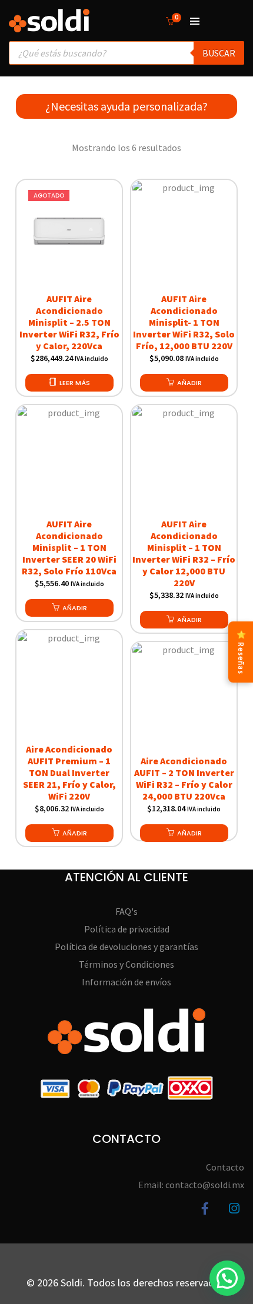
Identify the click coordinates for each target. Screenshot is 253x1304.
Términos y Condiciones (126, 964)
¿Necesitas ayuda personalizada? (126, 106)
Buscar (218, 53)
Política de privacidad (126, 929)
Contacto (225, 1167)
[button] (184, 383)
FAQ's (126, 911)
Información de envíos (126, 982)
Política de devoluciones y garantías (126, 946)
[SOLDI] (49, 26)
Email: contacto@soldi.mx (191, 1185)
